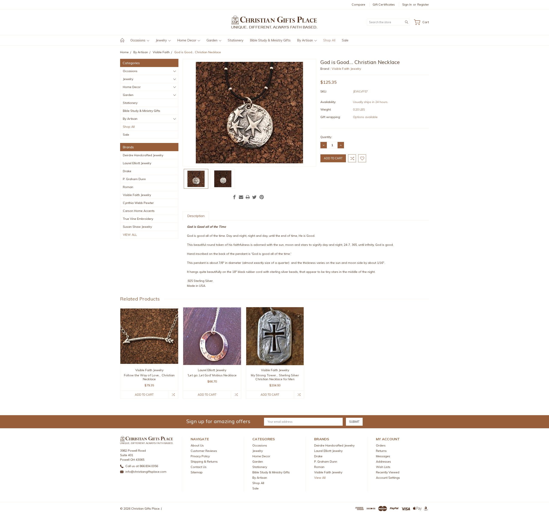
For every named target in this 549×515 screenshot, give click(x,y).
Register (423, 4)
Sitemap (197, 472)
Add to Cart (144, 394)
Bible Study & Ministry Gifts (270, 40)
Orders (381, 445)
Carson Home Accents (139, 211)
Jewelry (162, 40)
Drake (127, 171)
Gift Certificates (384, 4)
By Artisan (305, 40)
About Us (197, 445)
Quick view (149, 347)
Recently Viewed (387, 472)
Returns (381, 451)
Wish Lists (383, 467)
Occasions (138, 40)
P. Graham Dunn (134, 179)
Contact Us (199, 467)
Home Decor (187, 40)
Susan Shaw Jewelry (137, 227)
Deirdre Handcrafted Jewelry (143, 155)
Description (196, 216)
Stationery (235, 40)
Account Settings (388, 478)
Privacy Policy (200, 456)
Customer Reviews (204, 451)
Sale (345, 40)
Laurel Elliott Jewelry (137, 163)
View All (130, 235)
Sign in (407, 4)
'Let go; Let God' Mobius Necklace (212, 375)
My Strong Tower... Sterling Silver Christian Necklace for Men (275, 377)
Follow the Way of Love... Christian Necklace (149, 377)
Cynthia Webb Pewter (138, 203)
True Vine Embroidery (138, 219)
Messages (383, 456)
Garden (212, 40)
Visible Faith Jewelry (137, 195)
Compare (358, 4)
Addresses (383, 461)
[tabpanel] (149, 353)
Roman (128, 187)
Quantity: (326, 137)
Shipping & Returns (204, 461)
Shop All (329, 40)
